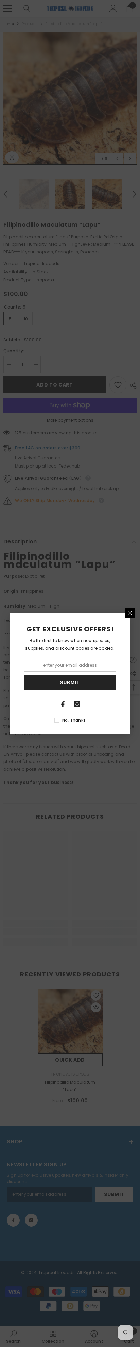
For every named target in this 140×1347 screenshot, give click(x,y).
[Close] (130, 613)
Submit (70, 682)
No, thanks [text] (74, 720)
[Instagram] (77, 704)
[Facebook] (63, 704)
